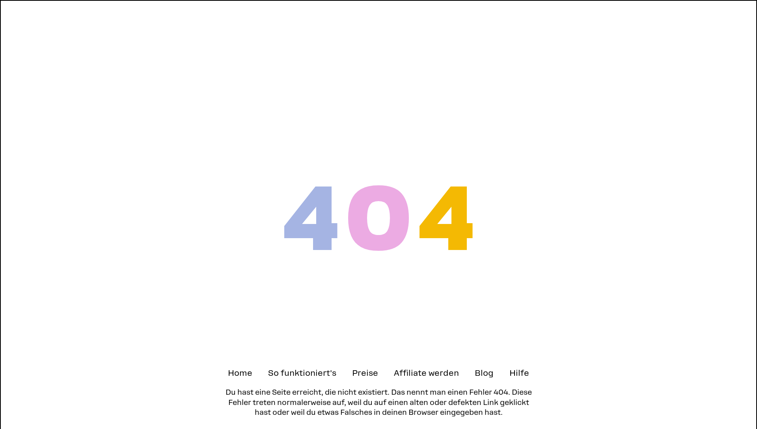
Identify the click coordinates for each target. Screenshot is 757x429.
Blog (484, 373)
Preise (365, 373)
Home (240, 373)
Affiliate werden (426, 373)
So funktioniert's (302, 373)
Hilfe (519, 373)
